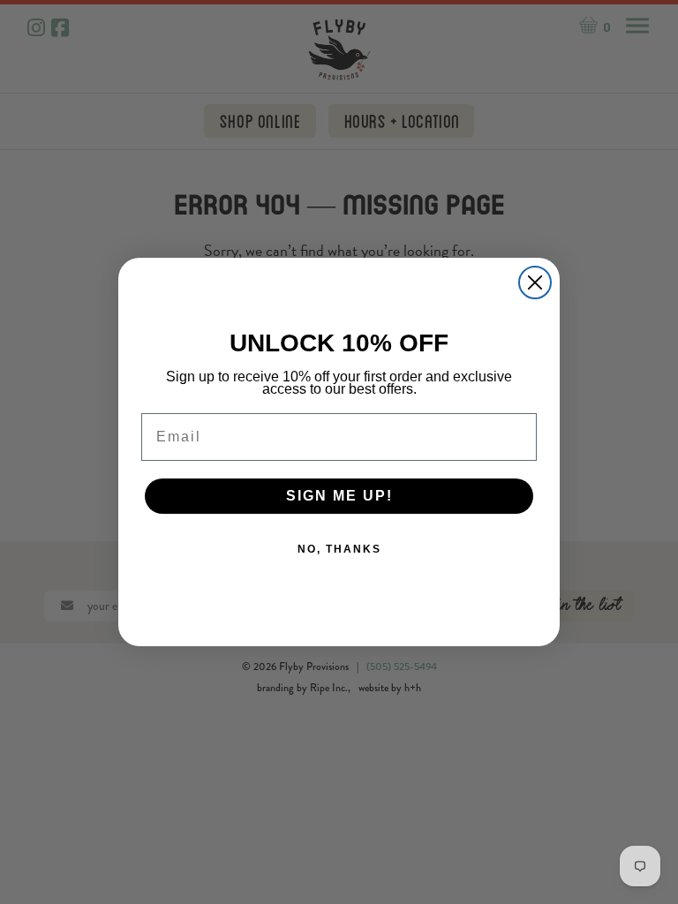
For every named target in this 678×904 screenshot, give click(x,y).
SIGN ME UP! (339, 495)
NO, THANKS (339, 549)
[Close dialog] (535, 282)
